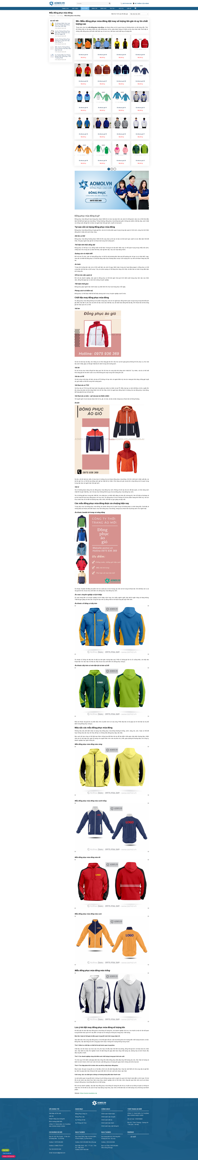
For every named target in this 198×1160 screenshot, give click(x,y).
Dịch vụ (121, 8)
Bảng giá (94, 8)
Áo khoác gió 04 (121, 54)
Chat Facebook (7, 1153)
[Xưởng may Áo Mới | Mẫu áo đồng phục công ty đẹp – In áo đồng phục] (57, 3)
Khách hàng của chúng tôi (57, 1119)
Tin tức (112, 8)
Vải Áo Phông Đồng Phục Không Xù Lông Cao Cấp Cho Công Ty (62, 40)
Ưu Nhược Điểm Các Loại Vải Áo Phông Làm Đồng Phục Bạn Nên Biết (62, 25)
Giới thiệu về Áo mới (55, 1113)
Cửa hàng (60, 15)
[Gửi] (109, 3)
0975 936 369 (127, 3)
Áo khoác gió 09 (140, 81)
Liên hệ (129, 8)
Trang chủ (65, 8)
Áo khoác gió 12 (121, 107)
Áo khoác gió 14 (83, 134)
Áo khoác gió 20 (121, 160)
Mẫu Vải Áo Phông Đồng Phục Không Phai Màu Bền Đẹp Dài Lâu (63, 48)
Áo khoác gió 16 (121, 134)
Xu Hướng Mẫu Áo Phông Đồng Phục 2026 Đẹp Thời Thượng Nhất (63, 56)
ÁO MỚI (133, 1137)
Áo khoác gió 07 (102, 81)
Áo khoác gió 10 (83, 107)
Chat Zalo (5, 1150)
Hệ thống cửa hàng (142, 3)
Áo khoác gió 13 (140, 107)
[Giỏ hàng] (135, 8)
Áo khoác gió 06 (83, 81)
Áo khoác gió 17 (140, 134)
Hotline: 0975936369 (8, 1156)
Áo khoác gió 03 (102, 54)
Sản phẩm (84, 8)
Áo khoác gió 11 (102, 107)
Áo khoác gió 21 (140, 160)
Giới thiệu (75, 8)
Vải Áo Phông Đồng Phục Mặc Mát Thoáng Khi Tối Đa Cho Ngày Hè (62, 32)
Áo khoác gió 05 (140, 54)
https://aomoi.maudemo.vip (88, 1093)
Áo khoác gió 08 (121, 81)
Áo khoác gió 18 (83, 160)
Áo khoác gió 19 (102, 160)
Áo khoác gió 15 (102, 134)
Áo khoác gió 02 (83, 54)
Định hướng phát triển (55, 1121)
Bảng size (103, 8)
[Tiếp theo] (114, 169)
